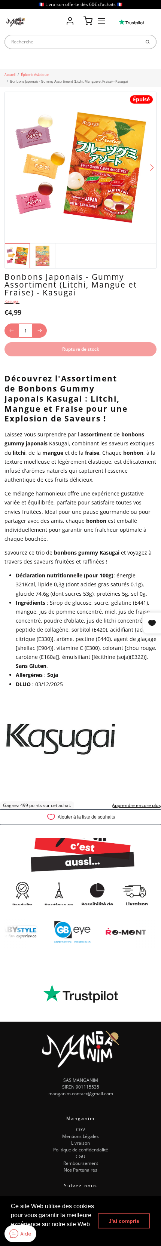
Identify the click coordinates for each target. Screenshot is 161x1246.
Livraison (80, 1143)
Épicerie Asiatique (35, 74)
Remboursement (80, 1163)
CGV (80, 1129)
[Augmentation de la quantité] (40, 330)
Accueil (9, 74)
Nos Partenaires (80, 1170)
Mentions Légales (80, 1136)
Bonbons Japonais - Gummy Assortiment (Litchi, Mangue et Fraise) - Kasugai (69, 81)
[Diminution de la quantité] (11, 330)
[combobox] (72, 42)
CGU (80, 1156)
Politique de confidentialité (80, 1150)
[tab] (7, 365)
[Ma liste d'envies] (79, 15)
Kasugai (11, 301)
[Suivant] (152, 168)
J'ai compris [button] (124, 1221)
